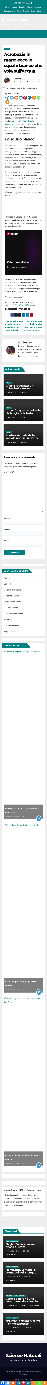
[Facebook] (7, 98)
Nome (7, 519)
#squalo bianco (33, 81)
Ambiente (38, 7)
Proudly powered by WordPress (15, 1371)
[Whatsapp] (38, 98)
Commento (9, 472)
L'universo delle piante (13, 614)
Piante (19, 11)
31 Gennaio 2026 (14, 1328)
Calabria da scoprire (12, 590)
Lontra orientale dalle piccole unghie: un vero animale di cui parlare (21, 438)
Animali (7, 7)
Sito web (7, 541)
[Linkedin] (21, 98)
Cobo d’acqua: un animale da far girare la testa (23, 412)
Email (7, 530)
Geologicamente (9, 11)
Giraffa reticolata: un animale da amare (19, 387)
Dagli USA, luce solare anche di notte (20, 1246)
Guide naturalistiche (20, 1380)
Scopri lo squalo (11, 632)
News (33, 11)
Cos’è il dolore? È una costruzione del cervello (22, 1300)
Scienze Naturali (15, 19)
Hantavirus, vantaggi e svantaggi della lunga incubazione (21, 1272)
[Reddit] (16, 98)
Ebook (31, 1380)
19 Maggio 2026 (14, 1276)
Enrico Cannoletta (30, 1305)
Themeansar (23, 1374)
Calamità (29, 7)
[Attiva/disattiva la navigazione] (42, 34)
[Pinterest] (25, 98)
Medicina (26, 11)
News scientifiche (11, 626)
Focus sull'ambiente (12, 602)
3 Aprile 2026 (13, 1305)
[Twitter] (12, 98)
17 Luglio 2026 (14, 1251)
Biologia (14, 7)
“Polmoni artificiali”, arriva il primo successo (23, 1322)
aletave (18, 79)
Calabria (21, 7)
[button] (33, 34)
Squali (39, 11)
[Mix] (34, 98)
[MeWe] (30, 98)
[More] (7, 102)
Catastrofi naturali (11, 596)
